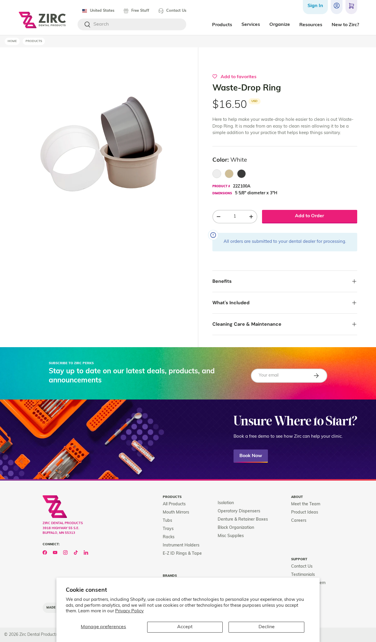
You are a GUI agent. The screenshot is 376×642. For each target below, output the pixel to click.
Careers (298, 521)
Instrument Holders (181, 545)
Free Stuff (140, 11)
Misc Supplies (231, 536)
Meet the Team (305, 504)
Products (34, 41)
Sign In (315, 6)
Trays (168, 529)
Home (12, 41)
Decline (266, 627)
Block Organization (236, 528)
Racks (168, 537)
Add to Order (309, 216)
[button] (351, 7)
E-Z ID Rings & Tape (182, 553)
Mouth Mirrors (176, 512)
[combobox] (132, 24)
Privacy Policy (129, 611)
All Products (174, 504)
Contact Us (176, 11)
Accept (185, 627)
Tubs (167, 521)
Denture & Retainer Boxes (243, 519)
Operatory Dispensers (239, 511)
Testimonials (303, 575)
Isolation (226, 503)
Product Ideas (304, 512)
